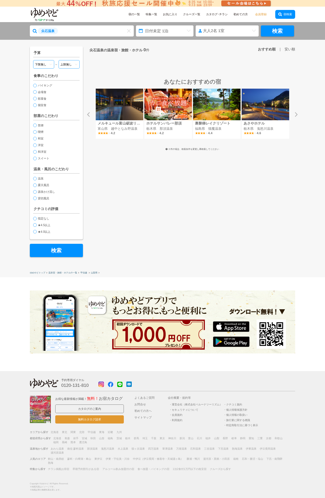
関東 (73, 432)
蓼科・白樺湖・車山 (79, 458)
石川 (199, 438)
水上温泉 (123, 448)
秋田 (93, 438)
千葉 (153, 438)
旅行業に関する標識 (238, 420)
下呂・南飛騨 (274, 458)
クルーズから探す (220, 469)
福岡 (56, 442)
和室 (41, 138)
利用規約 (177, 420)
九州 (119, 432)
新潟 (182, 438)
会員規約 (177, 414)
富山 (190, 438)
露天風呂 (43, 185)
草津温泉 (167, 448)
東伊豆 (98, 458)
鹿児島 (83, 442)
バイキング (45, 85)
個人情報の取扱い (236, 414)
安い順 (290, 49)
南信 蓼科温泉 (75, 448)
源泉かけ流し (46, 191)
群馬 (136, 438)
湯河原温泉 (57, 452)
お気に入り (170, 14)
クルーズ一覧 (191, 14)
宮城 (84, 438)
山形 (101, 438)
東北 (64, 432)
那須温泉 (92, 448)
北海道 (55, 432)
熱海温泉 (237, 448)
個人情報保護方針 (236, 409)
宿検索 (287, 14)
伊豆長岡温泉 (268, 448)
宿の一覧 (134, 14)
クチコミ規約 (234, 404)
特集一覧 (151, 14)
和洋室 (42, 151)
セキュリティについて (185, 409)
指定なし (43, 218)
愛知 (251, 438)
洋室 (41, 145)
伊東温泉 (251, 448)
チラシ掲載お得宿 (58, 469)
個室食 (42, 105)
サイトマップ (143, 417)
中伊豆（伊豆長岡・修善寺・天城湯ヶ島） (158, 458)
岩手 (75, 438)
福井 (208, 438)
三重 (260, 438)
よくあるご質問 (144, 397)
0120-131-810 (75, 385)
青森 (67, 438)
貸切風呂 (43, 198)
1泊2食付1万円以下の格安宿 (189, 469)
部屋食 (42, 98)
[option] (119, 114)
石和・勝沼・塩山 (252, 458)
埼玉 (145, 438)
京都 (268, 438)
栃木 (127, 438)
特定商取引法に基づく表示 (242, 425)
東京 (162, 438)
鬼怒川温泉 (107, 448)
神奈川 (172, 438)
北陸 (81, 432)
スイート (43, 158)
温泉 (41, 178)
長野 (225, 438)
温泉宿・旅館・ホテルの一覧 (62, 272)
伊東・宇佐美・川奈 (118, 458)
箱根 (236, 458)
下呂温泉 (223, 448)
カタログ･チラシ (217, 14)
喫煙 (41, 132)
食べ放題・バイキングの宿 (153, 469)
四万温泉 (153, 448)
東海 (101, 432)
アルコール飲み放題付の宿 (118, 469)
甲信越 (84, 272)
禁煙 (41, 125)
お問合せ (140, 404)
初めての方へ (143, 410)
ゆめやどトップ (37, 272)
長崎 (64, 442)
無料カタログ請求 (89, 419)
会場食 (42, 92)
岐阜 (234, 438)
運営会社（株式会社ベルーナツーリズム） (197, 404)
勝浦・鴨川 (193, 458)
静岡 (242, 438)
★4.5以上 (44, 225)
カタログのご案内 (89, 408)
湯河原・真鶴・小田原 (216, 458)
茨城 (119, 438)
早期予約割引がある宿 (86, 469)
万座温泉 (181, 448)
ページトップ (308, 483)
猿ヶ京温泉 (138, 448)
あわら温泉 (57, 448)
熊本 (73, 442)
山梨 (216, 438)
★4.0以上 (44, 231)
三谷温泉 (209, 448)
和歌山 (279, 438)
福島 (110, 438)
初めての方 (240, 14)
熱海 (50, 462)
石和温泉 (195, 448)
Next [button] (296, 114)
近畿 (110, 432)
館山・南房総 (56, 458)
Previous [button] (88, 114)
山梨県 (94, 272)
